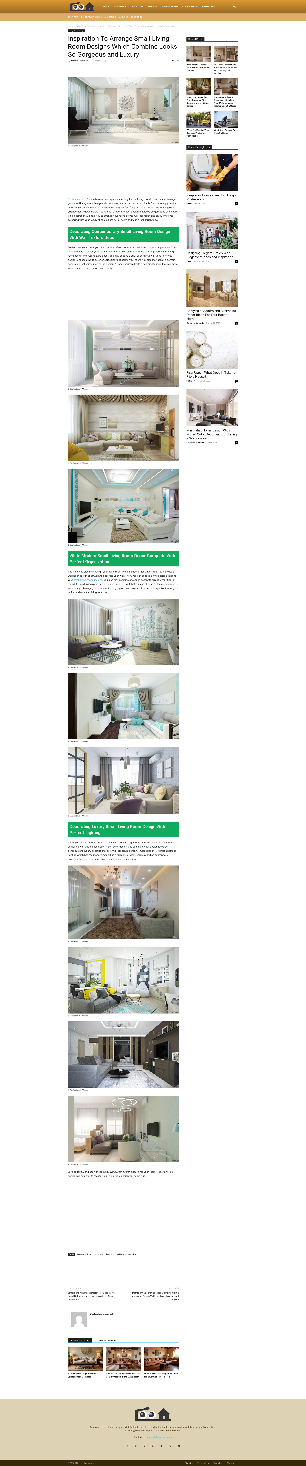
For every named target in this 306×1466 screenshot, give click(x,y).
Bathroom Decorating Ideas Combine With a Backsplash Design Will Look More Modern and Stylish (154, 1296)
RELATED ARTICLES (80, 1340)
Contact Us (136, 17)
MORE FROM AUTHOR (105, 1340)
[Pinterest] (86, 68)
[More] (100, 68)
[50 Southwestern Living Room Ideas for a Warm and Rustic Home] (161, 1359)
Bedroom (137, 6)
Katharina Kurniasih (79, 61)
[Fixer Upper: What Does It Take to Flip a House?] (212, 350)
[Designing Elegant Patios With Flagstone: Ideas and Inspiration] (212, 230)
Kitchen (152, 6)
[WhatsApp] (93, 68)
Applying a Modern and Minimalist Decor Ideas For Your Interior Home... (211, 315)
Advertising (110, 17)
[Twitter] (78, 68)
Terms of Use (203, 1463)
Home (105, 6)
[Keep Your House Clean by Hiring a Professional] (212, 172)
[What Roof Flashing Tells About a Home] (226, 119)
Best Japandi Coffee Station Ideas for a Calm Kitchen (198, 68)
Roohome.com (76, 199)
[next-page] (75, 1383)
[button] (234, 6)
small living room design (125, 1254)
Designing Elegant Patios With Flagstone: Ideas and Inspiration (209, 255)
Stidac (189, 203)
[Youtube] (179, 1446)
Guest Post (73, 17)
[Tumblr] (161, 1446)
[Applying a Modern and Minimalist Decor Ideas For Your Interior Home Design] (212, 288)
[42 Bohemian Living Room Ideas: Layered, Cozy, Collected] (85, 1359)
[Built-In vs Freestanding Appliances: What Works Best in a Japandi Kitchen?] (226, 54)
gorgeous (99, 1254)
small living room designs (88, 579)
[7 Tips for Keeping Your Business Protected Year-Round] (198, 119)
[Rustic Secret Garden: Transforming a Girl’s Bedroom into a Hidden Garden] (198, 86)
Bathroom (208, 6)
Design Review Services (91, 17)
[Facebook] (71, 68)
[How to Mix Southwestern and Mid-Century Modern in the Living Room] (123, 1359)
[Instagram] (136, 1446)
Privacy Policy (218, 1463)
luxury (109, 1254)
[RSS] (153, 1446)
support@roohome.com (159, 1437)
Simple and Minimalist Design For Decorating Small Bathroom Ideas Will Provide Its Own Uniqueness (91, 1296)
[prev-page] (70, 1383)
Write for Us (232, 1463)
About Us (123, 17)
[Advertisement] (123, 173)
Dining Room (170, 6)
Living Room (190, 6)
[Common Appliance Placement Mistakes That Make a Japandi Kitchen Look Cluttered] (226, 86)
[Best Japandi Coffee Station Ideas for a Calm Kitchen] (198, 54)
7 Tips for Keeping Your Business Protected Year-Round (197, 133)
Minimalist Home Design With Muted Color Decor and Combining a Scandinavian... (211, 434)
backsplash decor (84, 1254)
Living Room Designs (85, 26)
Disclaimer (189, 1463)
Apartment (120, 6)
